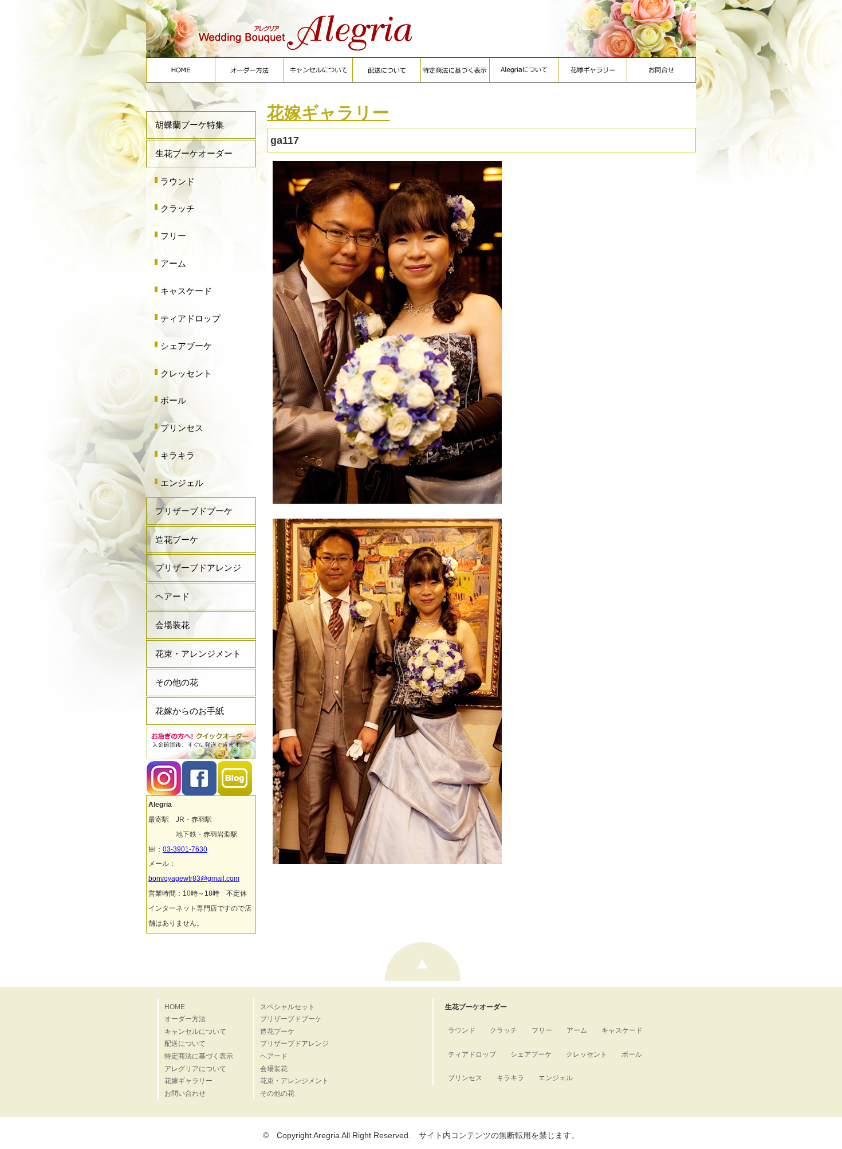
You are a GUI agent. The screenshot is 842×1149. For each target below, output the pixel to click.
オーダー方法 (185, 1019)
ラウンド (177, 181)
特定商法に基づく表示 (198, 1056)
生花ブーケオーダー (194, 153)
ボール (173, 400)
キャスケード (186, 291)
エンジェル (181, 483)
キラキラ (177, 455)
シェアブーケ (186, 346)
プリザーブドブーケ (194, 511)
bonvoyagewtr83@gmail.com (193, 879)
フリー (173, 236)
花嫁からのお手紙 (189, 711)
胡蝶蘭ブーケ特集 (189, 125)
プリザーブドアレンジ (198, 567)
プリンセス (181, 428)
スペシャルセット (287, 1007)
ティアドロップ (190, 318)
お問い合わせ (185, 1093)
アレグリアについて (195, 1069)
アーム (173, 263)
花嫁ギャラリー (328, 112)
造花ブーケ (176, 539)
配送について (185, 1044)
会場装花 (172, 625)
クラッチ (177, 208)
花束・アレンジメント (198, 653)
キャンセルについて (195, 1032)
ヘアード (172, 596)
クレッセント (186, 373)
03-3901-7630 (185, 849)
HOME (174, 1007)
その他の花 (176, 682)
